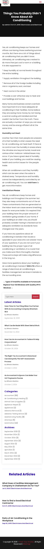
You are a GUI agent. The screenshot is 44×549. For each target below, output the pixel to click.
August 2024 (9, 444)
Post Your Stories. (26, 542)
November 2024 (11, 434)
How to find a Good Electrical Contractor (16, 501)
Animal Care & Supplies (14, 401)
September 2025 (11, 431)
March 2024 (9, 453)
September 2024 (11, 441)
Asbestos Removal (12, 411)
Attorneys (8, 420)
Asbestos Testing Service (14, 414)
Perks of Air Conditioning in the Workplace (17, 519)
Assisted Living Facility (13, 417)
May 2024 (8, 447)
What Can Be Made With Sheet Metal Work (22, 325)
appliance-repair (11, 405)
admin (7, 25)
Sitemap (26, 544)
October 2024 (10, 438)
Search (35, 297)
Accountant (9, 395)
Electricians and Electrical (31, 25)
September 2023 (11, 459)
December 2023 (11, 456)
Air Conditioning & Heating (15, 398)
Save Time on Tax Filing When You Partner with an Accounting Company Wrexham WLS (22, 309)
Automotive (9, 423)
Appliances (9, 408)
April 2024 (8, 450)
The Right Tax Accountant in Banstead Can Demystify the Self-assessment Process (20, 359)
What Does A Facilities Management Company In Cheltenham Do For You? (20, 484)
